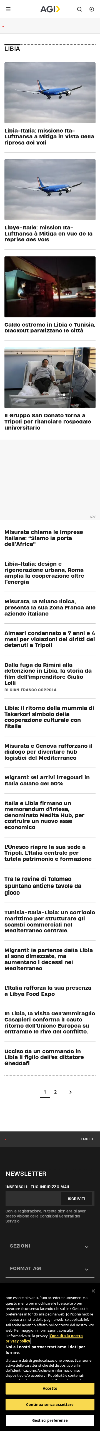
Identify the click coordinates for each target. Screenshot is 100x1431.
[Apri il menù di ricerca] (79, 9)
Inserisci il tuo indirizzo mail (38, 1187)
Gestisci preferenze (50, 1420)
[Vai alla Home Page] (50, 9)
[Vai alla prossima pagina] (70, 1093)
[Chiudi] (93, 1291)
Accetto (50, 1388)
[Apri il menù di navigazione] (8, 9)
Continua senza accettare (50, 1404)
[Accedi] (91, 9)
